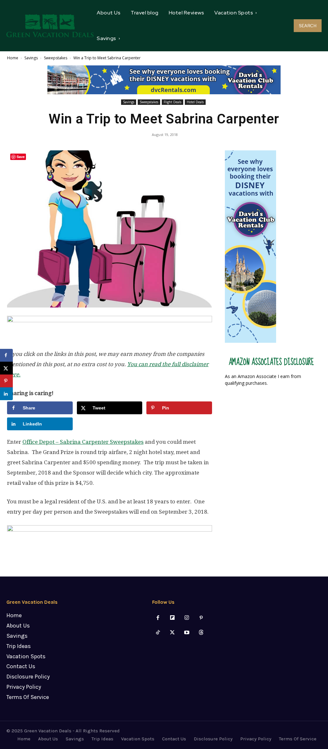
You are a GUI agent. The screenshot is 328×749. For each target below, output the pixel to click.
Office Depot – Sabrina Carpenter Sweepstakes (83, 442)
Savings (31, 58)
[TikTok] (157, 632)
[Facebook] (157, 618)
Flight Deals (172, 102)
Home (12, 58)
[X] (172, 632)
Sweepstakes (55, 58)
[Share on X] (6, 368)
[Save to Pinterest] (6, 380)
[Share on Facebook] (6, 355)
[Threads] (201, 632)
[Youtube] (187, 632)
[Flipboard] (172, 618)
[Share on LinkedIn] (6, 393)
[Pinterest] (201, 618)
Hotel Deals (195, 102)
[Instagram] (187, 618)
